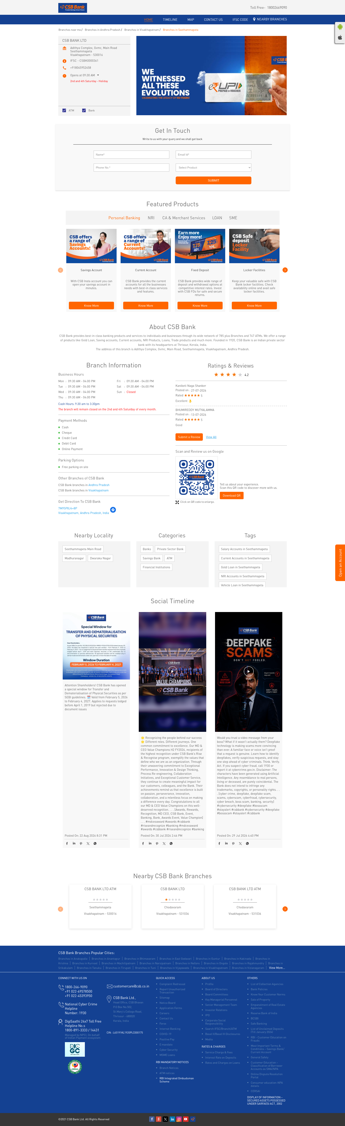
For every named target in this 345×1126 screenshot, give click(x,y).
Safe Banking (259, 1023)
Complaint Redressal (172, 984)
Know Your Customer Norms (268, 994)
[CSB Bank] (72, 8)
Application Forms (171, 1008)
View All (211, 437)
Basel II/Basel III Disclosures (222, 1034)
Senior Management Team (221, 1004)
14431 (94, 1030)
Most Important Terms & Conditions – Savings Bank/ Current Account (267, 1049)
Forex (163, 1023)
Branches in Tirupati (118, 967)
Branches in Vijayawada (174, 967)
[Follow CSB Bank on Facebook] (152, 1119)
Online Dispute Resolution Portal (267, 1075)
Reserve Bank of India (264, 1013)
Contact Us (166, 1018)
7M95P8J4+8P (67, 508)
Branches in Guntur (208, 958)
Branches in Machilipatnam (118, 963)
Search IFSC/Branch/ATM (221, 1028)
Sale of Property (260, 999)
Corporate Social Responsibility (215, 1021)
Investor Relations (216, 1010)
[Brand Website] (193, 1119)
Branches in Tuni (145, 967)
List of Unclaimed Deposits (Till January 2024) (267, 1030)
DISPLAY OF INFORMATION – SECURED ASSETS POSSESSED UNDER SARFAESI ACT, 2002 (266, 1100)
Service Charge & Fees (219, 1052)
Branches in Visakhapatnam (210, 967)
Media (209, 1039)
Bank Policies (259, 989)
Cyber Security (168, 1049)
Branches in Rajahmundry (248, 963)
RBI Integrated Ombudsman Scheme (177, 1079)
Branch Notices (169, 1067)
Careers (164, 1013)
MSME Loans (167, 1055)
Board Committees (216, 994)
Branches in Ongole (216, 963)
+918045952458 (80, 67)
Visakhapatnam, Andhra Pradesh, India (83, 513)
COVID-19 (165, 1034)
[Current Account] (146, 262)
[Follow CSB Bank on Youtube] (186, 1119)
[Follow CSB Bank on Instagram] (179, 1119)
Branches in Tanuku (89, 967)
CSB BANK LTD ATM (100, 888)
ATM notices (167, 1073)
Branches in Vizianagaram (248, 967)
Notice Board (167, 1002)
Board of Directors (216, 989)
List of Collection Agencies (267, 984)
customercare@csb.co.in (131, 986)
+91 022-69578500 (78, 991)
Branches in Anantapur (106, 958)
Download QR (232, 495)
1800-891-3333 (76, 1030)
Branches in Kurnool (84, 963)
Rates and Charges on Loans (222, 1062)
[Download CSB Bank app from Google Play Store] (340, 31)
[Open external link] (340, 580)
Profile (209, 984)
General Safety (259, 1057)
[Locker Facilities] (254, 262)
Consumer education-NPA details (267, 1084)
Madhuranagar (74, 558)
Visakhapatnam (98, 490)
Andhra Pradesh (98, 485)
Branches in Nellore (187, 963)
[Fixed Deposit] (200, 262)
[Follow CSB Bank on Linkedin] (172, 1119)
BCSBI (255, 1018)
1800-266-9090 (76, 987)
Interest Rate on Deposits (220, 1057)
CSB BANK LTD (173, 888)
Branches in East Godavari (176, 958)
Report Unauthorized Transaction (172, 990)
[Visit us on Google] (159, 1119)
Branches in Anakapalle (72, 958)
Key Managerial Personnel (221, 999)
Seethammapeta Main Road (83, 549)
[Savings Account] (91, 262)
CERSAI (255, 1091)
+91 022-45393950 (78, 995)
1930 (75, 1013)
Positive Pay (167, 1039)
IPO (207, 1015)
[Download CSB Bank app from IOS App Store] (340, 39)
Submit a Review (189, 437)
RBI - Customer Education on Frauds (268, 1038)
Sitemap (165, 997)
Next (285, 270)
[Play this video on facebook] (172, 673)
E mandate (166, 1044)
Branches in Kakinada (237, 958)
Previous (60, 270)
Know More (91, 306)
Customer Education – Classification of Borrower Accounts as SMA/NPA (267, 1065)
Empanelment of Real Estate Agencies (268, 1006)
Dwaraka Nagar (100, 558)
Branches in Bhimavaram (139, 958)
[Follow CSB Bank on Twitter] (166, 1119)
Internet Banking (170, 1028)
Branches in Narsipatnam (155, 963)
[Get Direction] (113, 512)
